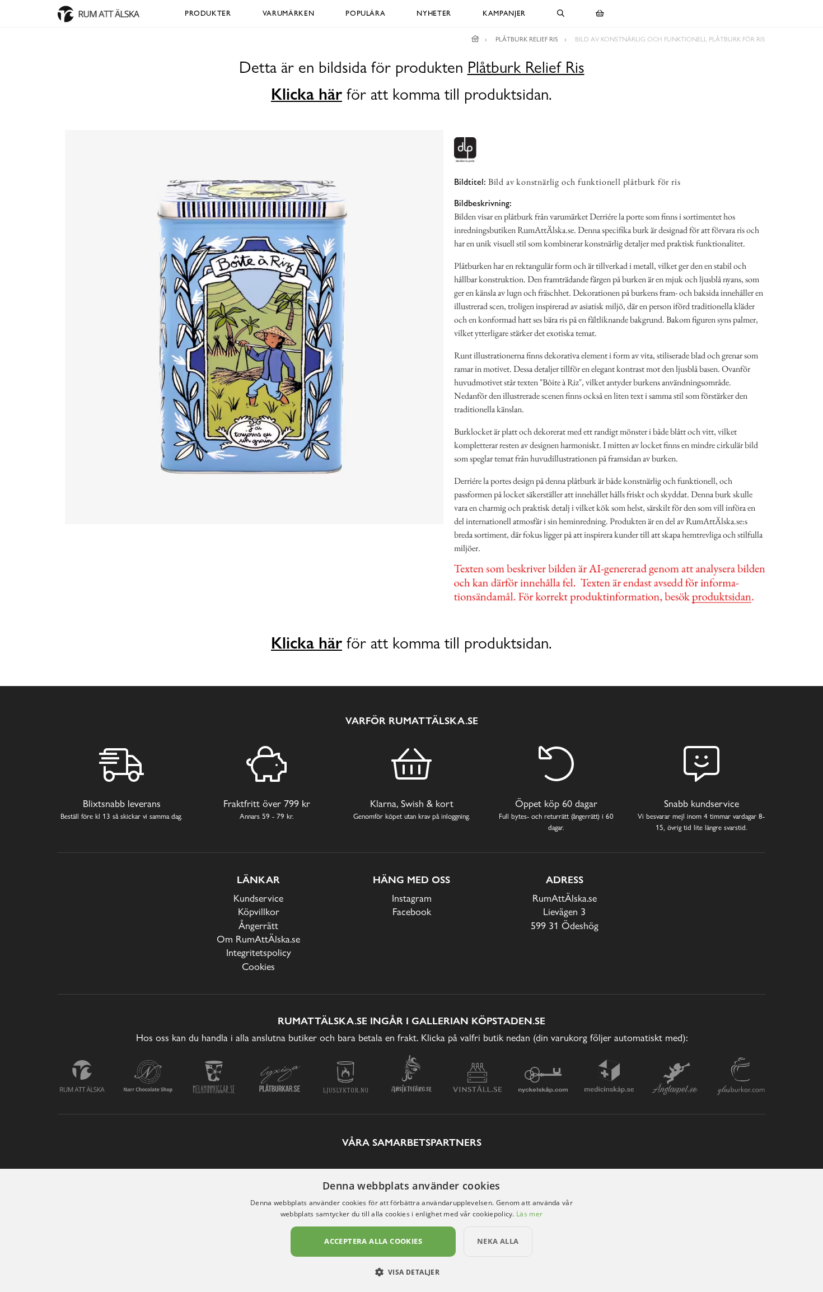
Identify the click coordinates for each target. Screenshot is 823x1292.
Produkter (208, 13)
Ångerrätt (258, 925)
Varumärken (289, 13)
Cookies (258, 966)
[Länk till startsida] (475, 39)
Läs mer (529, 1214)
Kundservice (258, 898)
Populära (365, 13)
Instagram (412, 898)
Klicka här (306, 94)
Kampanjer (504, 13)
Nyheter (434, 13)
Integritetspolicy (258, 952)
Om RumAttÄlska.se (258, 939)
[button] (412, 1272)
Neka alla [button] (498, 1241)
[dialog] (411, 1230)
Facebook (411, 911)
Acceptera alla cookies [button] (373, 1241)
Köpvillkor (258, 911)
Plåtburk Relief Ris (525, 67)
